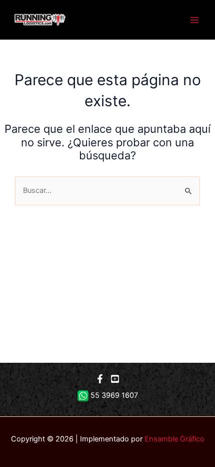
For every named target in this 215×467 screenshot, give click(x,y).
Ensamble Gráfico (174, 438)
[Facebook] (100, 378)
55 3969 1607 (114, 395)
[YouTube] (115, 378)
